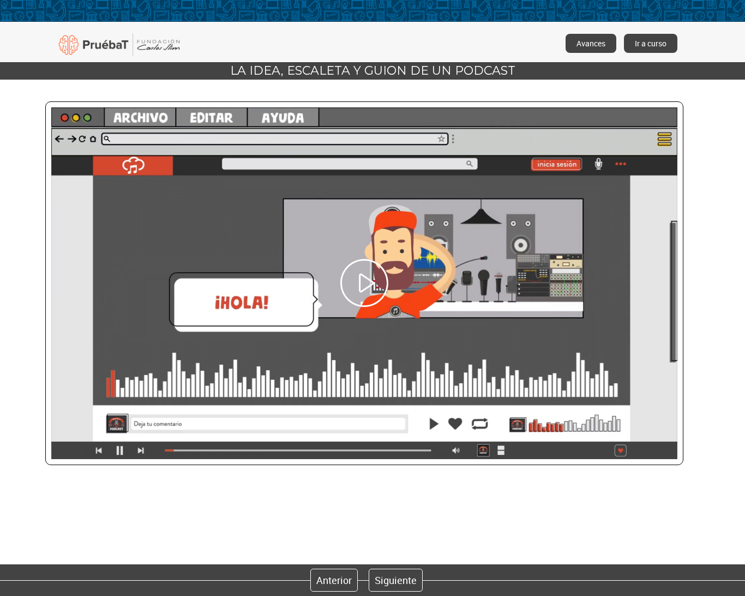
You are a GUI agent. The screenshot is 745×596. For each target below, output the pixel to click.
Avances (590, 43)
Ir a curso (650, 43)
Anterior (334, 580)
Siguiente (396, 580)
